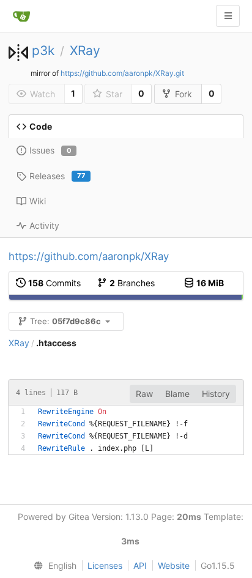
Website (174, 565)
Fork (183, 94)
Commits (54, 283)
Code (40, 126)
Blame (177, 393)
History (216, 393)
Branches (132, 283)
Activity (44, 225)
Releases (57, 176)
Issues (50, 150)
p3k (43, 50)
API (140, 565)
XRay (85, 50)
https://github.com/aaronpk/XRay (89, 256)
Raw (144, 393)
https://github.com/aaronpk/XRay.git (122, 73)
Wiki (37, 201)
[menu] (52, 566)
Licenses (104, 565)
